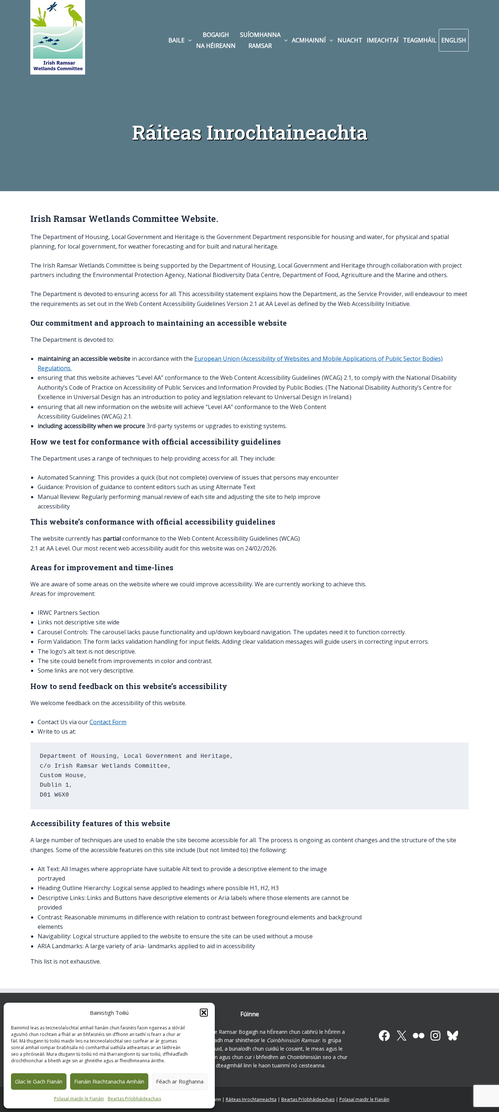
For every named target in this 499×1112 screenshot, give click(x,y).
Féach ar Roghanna (179, 1081)
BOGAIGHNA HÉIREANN (216, 40)
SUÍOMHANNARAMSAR (260, 40)
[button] (203, 1012)
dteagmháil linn (234, 1065)
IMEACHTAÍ (383, 40)
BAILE (176, 40)
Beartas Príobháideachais (134, 1099)
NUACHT (350, 40)
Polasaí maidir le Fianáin (79, 1099)
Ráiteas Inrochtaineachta (251, 1099)
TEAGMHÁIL (420, 40)
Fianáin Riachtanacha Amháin (109, 1081)
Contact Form (107, 722)
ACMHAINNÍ (309, 40)
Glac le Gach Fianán (38, 1081)
